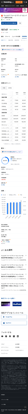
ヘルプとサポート (19, 350)
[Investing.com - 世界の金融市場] (9, 2)
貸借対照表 (17, 40)
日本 (17, 5)
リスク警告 (3, 404)
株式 (2, 5)
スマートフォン (5, 347)
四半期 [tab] (9, 88)
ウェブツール (4, 353)
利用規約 (3, 394)
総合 (2, 36)
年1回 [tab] (4, 88)
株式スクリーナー (10, 5)
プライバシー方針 (4, 399)
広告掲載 (17, 347)
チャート (7, 36)
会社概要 (17, 344)
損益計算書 (10, 40)
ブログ (2, 344)
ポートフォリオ (5, 350)
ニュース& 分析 (16, 36)
